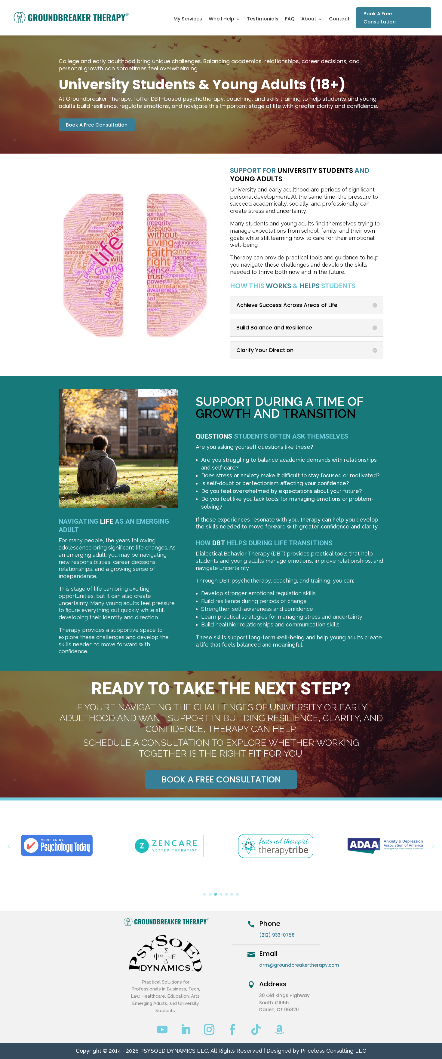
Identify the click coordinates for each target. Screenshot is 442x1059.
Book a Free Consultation (221, 779)
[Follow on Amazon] (279, 1029)
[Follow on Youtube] (162, 1029)
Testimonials (262, 19)
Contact (339, 19)
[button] (433, 846)
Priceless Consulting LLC (333, 1051)
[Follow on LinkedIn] (185, 1029)
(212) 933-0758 (277, 935)
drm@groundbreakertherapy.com (299, 965)
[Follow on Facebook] (232, 1029)
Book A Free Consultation (380, 17)
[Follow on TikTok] (256, 1029)
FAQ (290, 19)
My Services (187, 19)
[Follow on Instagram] (209, 1029)
